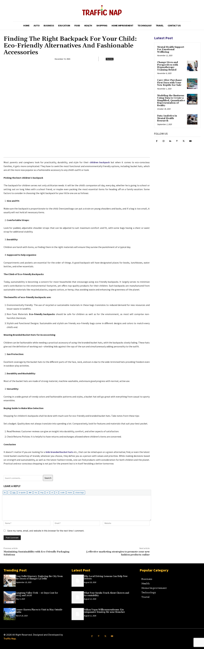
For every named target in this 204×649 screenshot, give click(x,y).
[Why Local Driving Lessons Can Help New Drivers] (78, 581)
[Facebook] (156, 141)
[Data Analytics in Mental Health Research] (192, 119)
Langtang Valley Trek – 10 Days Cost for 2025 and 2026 (37, 594)
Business (110, 59)
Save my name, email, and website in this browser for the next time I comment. (45, 530)
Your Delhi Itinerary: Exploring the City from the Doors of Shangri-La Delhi (39, 577)
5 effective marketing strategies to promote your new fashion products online (118, 553)
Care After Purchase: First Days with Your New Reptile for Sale (169, 83)
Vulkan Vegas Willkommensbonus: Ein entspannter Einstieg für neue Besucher (104, 611)
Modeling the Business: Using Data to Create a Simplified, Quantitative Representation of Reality (171, 100)
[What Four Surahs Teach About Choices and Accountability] (78, 597)
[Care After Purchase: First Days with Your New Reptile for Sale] (192, 83)
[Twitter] (183, 141)
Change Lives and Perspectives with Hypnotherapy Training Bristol (167, 66)
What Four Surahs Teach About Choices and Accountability (106, 594)
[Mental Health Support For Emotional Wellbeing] (192, 50)
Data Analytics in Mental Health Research (167, 118)
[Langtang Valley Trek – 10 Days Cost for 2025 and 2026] (10, 597)
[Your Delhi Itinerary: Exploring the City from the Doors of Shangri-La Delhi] (10, 581)
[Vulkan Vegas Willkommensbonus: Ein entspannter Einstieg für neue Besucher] (78, 614)
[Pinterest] (177, 141)
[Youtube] (190, 141)
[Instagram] (163, 141)
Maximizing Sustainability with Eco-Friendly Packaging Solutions (36, 553)
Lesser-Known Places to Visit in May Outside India (39, 611)
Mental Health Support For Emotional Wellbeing (170, 49)
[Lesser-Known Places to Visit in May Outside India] (10, 614)
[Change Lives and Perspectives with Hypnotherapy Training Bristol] (192, 66)
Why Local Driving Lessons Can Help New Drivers (106, 577)
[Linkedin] (170, 141)
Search (48, 478)
